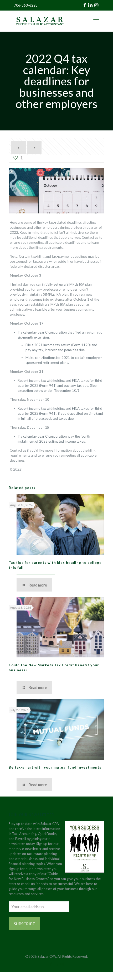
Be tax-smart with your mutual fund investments (55, 767)
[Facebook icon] (51, 963)
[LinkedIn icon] (57, 963)
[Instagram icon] (62, 963)
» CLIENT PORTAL (82, 21)
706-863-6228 (26, 5)
